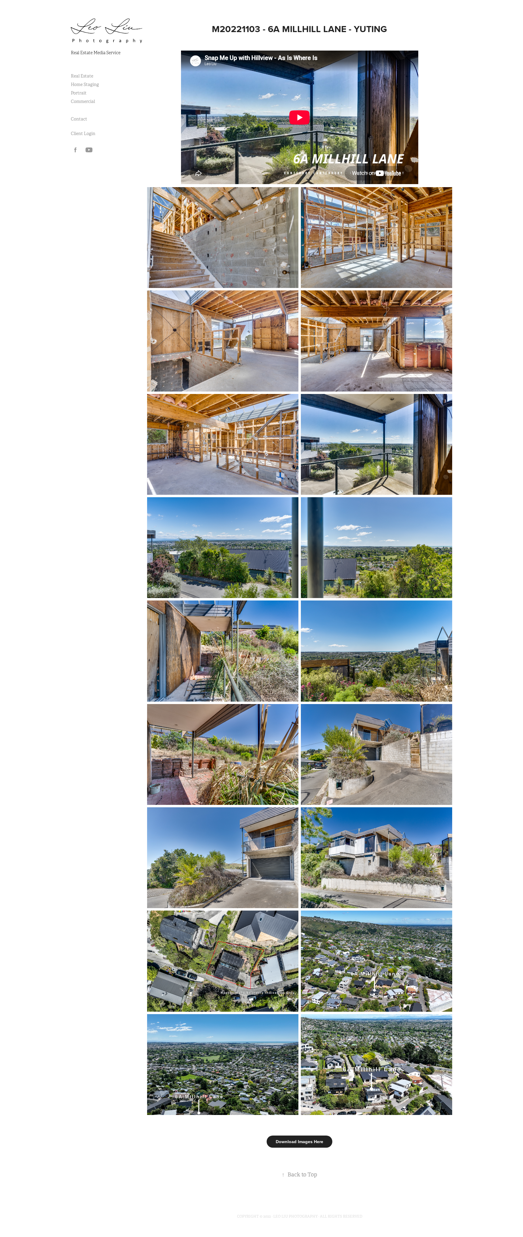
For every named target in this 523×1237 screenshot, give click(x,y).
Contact (79, 119)
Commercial (83, 101)
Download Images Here (299, 1141)
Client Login (83, 133)
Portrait (79, 93)
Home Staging (85, 84)
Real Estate (82, 76)
